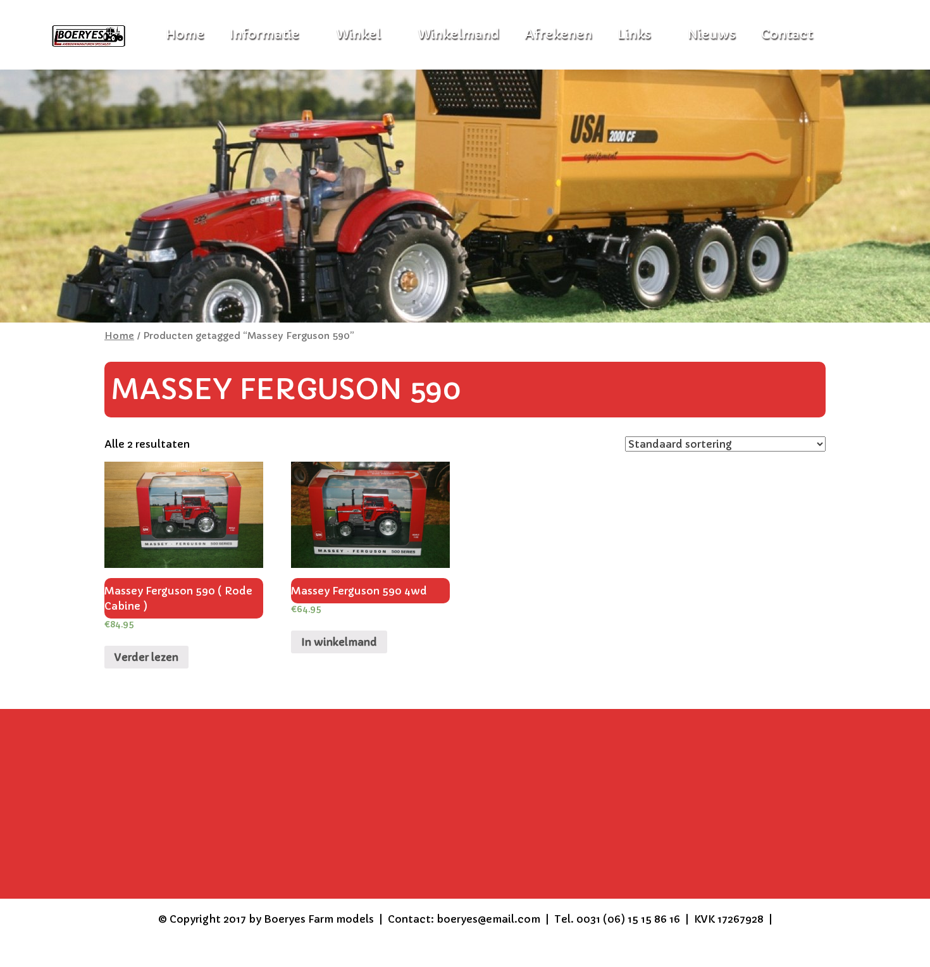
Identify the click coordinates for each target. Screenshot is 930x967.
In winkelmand (339, 642)
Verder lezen (146, 657)
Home (119, 336)
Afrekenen (558, 34)
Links (634, 34)
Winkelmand (458, 34)
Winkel (358, 34)
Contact (787, 34)
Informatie (264, 34)
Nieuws (712, 34)
